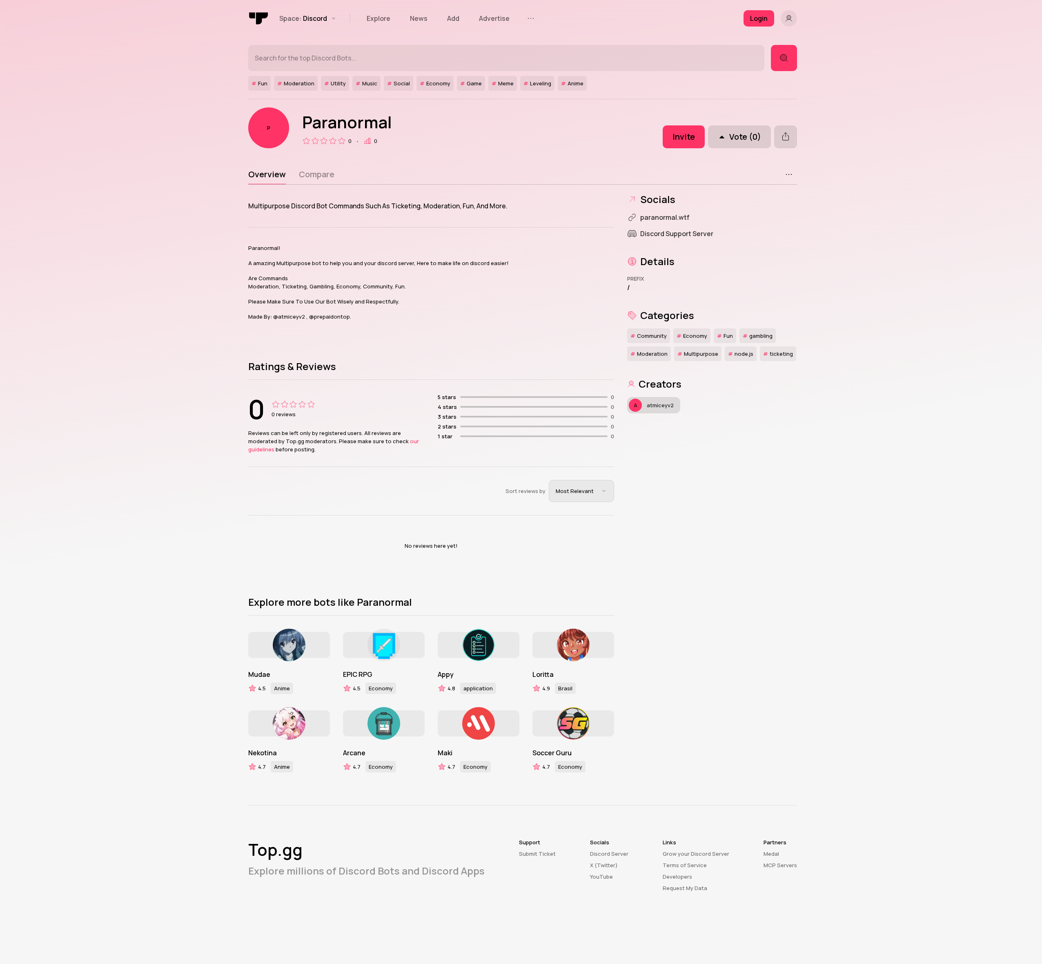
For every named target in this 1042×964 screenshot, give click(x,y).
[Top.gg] (258, 18)
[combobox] (581, 491)
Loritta (543, 674)
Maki (445, 752)
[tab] (267, 174)
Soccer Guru (552, 752)
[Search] (784, 58)
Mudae (259, 674)
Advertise (494, 18)
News (418, 18)
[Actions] (789, 174)
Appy (446, 674)
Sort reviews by (525, 491)
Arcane (354, 752)
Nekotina (262, 752)
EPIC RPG (357, 674)
